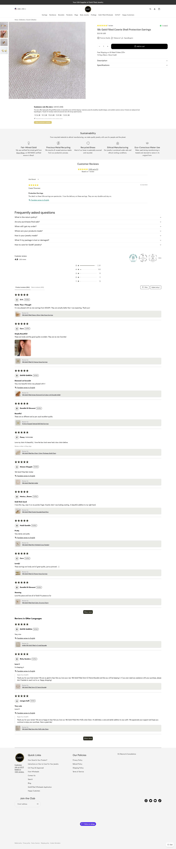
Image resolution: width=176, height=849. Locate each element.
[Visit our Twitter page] (150, 800)
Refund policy (18, 843)
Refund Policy (77, 764)
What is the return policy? (26, 217)
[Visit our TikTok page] (159, 800)
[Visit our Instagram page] (146, 800)
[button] (102, 25)
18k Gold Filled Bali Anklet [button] (30, 483)
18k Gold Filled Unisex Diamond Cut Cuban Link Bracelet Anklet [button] (41, 395)
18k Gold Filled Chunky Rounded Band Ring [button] (35, 512)
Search (30, 779)
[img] (33, 185)
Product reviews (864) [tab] (22, 287)
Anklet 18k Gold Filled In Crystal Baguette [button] (34, 645)
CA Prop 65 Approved (36, 768)
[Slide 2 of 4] (4, 34)
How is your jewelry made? (26, 235)
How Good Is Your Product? (37, 760)
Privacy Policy (77, 760)
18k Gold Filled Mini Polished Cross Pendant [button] (35, 545)
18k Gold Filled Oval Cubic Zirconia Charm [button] (35, 603)
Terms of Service (78, 771)
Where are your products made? (29, 231)
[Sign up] (37, 804)
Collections (22, 20)
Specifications (103, 65)
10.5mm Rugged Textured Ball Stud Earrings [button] (35, 424)
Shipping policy (45, 843)
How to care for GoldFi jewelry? (28, 245)
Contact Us (31, 775)
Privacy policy (26, 843)
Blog (29, 783)
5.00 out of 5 (93, 169)
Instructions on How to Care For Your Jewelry (43, 764)
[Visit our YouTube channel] (155, 800)
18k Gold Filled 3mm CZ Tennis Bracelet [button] (34, 687)
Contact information (55, 843)
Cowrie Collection (31, 20)
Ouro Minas (20, 153)
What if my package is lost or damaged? (32, 240)
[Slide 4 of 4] (4, 50)
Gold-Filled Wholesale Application (40, 787)
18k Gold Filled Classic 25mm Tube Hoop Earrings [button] (37, 315)
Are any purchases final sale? (27, 222)
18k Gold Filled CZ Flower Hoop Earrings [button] (34, 574)
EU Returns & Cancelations (127, 754)
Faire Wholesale (33, 771)
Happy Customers (34, 791)
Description (102, 60)
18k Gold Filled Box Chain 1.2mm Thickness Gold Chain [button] (39, 453)
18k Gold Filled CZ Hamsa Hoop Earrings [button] (34, 362)
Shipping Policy (78, 768)
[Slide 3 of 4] (4, 42)
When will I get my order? (25, 226)
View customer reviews (42, 122)
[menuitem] (44, 15)
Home (16, 20)
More (159, 258)
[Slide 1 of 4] (4, 26)
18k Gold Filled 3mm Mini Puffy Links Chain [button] (35, 729)
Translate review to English (40, 200)
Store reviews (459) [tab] (37, 287)
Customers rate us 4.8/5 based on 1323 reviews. (19, 768)
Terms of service (35, 843)
